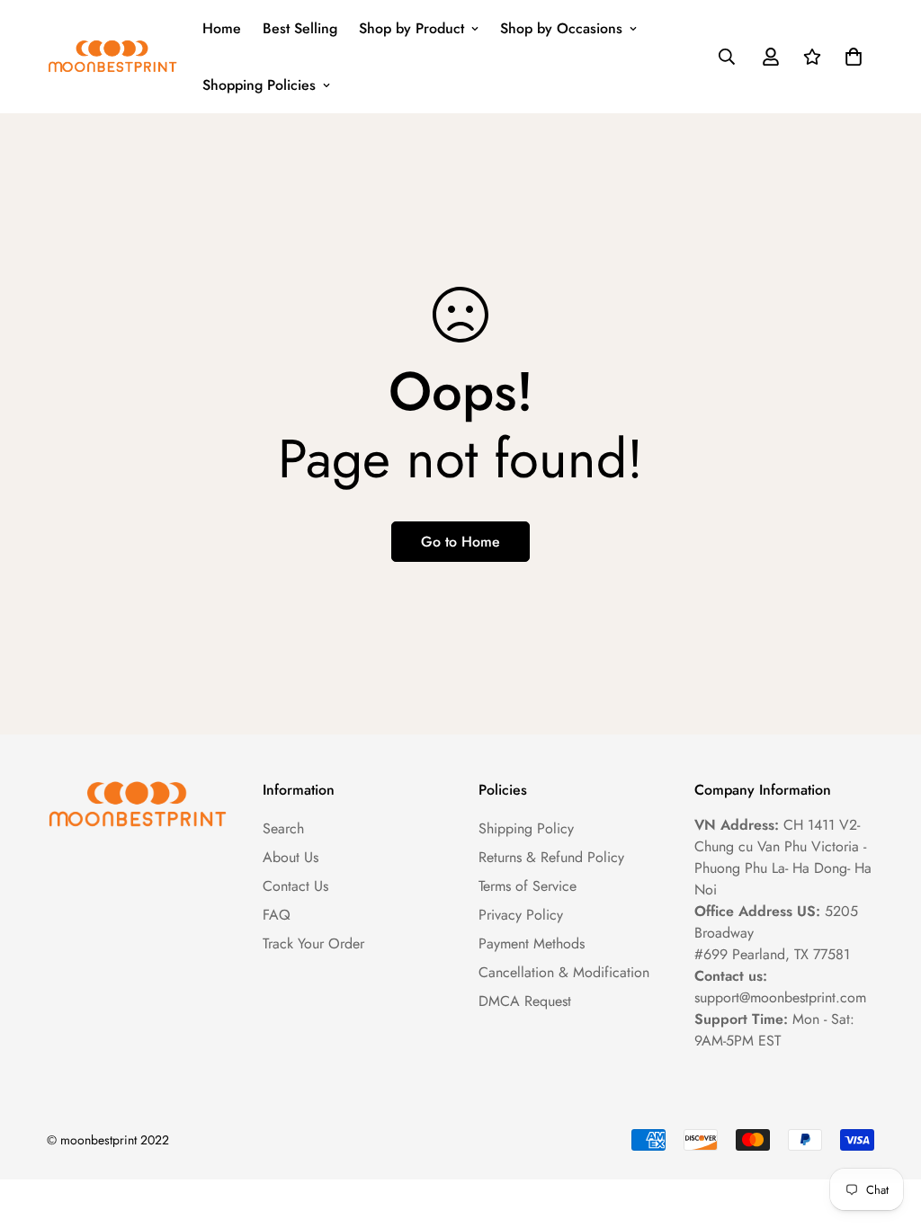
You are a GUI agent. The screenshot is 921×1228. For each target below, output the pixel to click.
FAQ (277, 914)
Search (283, 828)
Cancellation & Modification (563, 972)
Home (221, 28)
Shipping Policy (526, 828)
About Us (290, 857)
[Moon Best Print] (112, 57)
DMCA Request (524, 1001)
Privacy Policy (520, 914)
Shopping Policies (259, 85)
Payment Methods (531, 943)
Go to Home (460, 541)
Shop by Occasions (561, 28)
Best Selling (300, 28)
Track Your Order (313, 943)
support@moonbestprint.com (780, 997)
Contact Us (295, 886)
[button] (850, 56)
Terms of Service (527, 886)
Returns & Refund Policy (551, 857)
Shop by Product (411, 28)
